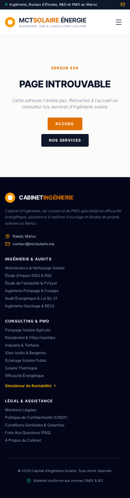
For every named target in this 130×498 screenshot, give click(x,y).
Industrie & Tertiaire (22, 345)
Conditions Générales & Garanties (34, 425)
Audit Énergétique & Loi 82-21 (31, 298)
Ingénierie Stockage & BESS (30, 305)
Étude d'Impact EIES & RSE (28, 275)
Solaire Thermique (21, 368)
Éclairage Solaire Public (26, 360)
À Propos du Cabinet (23, 440)
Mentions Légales (20, 409)
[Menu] (118, 22)
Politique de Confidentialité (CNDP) (36, 417)
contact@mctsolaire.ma (33, 243)
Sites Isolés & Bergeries (25, 352)
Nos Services (65, 140)
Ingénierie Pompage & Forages (32, 290)
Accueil (64, 123)
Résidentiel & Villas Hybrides (30, 337)
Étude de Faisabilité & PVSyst (31, 283)
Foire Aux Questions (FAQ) (28, 432)
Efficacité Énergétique (24, 375)
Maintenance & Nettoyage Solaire (35, 267)
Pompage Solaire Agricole (27, 330)
